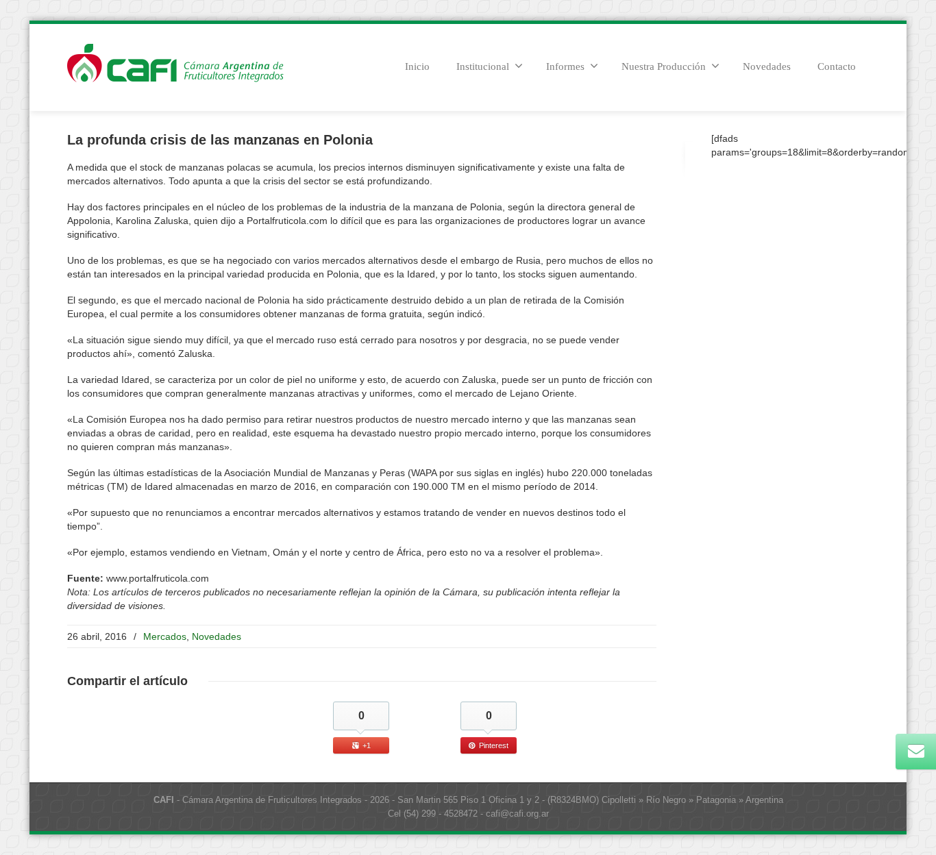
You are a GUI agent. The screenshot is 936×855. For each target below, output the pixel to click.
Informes (565, 66)
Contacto (836, 66)
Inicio (417, 66)
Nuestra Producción (663, 66)
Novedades (767, 66)
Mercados (164, 636)
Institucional (482, 66)
